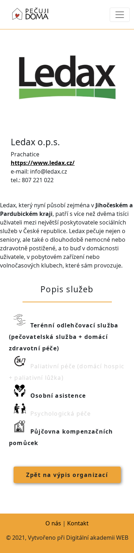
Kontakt (78, 523)
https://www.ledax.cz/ (43, 163)
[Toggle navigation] (120, 15)
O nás (53, 523)
